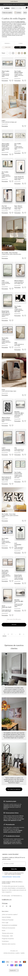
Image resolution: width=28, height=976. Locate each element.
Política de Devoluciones (8, 928)
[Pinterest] (10, 906)
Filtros (20, 43)
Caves (3, 389)
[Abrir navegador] (2, 8)
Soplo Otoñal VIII (19, 177)
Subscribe (14, 869)
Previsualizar (5, 80)
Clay (15, 448)
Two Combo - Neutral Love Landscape (5, 572)
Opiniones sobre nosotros (8, 944)
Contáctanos (5, 941)
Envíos (3, 930)
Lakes (3, 280)
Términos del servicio (7, 933)
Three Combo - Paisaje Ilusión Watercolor (6, 145)
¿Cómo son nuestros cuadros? (10, 914)
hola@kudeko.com (7, 899)
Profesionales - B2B (7, 936)
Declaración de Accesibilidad (9, 925)
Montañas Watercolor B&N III (18, 601)
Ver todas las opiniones (14, 789)
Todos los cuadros (7, 12)
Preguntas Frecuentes (8, 938)
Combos (18, 12)
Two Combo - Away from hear (10, 252)
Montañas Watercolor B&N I (19, 412)
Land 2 (3, 120)
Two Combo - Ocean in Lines (18, 473)
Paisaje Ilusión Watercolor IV (18, 575)
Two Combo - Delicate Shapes (18, 71)
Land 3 (3, 448)
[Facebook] (3, 906)
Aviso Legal (5, 922)
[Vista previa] (10, 80)
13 (19, 634)
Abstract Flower (6, 417)
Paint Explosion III (6, 477)
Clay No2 (4, 206)
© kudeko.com (14, 951)
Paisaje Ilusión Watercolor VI (5, 311)
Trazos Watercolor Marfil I (6, 607)
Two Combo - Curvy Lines (8, 514)
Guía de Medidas (6, 917)
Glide (15, 342)
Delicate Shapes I (18, 280)
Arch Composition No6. (17, 544)
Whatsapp (5, 903)
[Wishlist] (23, 8)
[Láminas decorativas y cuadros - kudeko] (6, 8)
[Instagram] (6, 906)
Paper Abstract (18, 206)
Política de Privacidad (7, 920)
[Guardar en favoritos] (12, 80)
